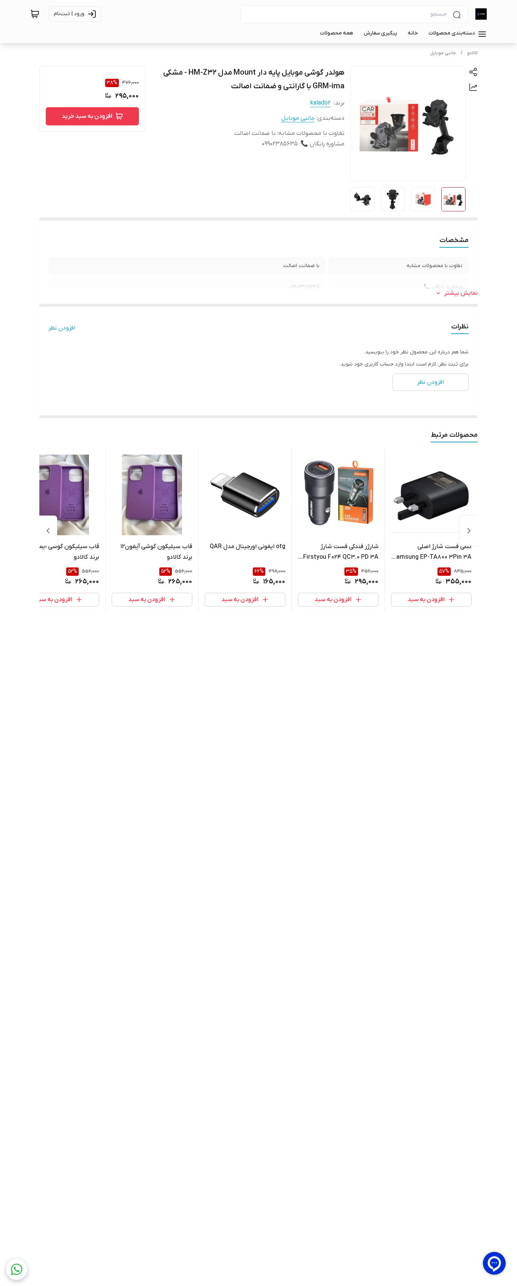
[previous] (469, 531)
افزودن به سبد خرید (87, 116)
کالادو (472, 53)
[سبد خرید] (34, 14)
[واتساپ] (16, 1269)
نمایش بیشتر (461, 293)
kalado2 (320, 103)
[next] (48, 531)
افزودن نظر (61, 328)
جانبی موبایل (443, 53)
